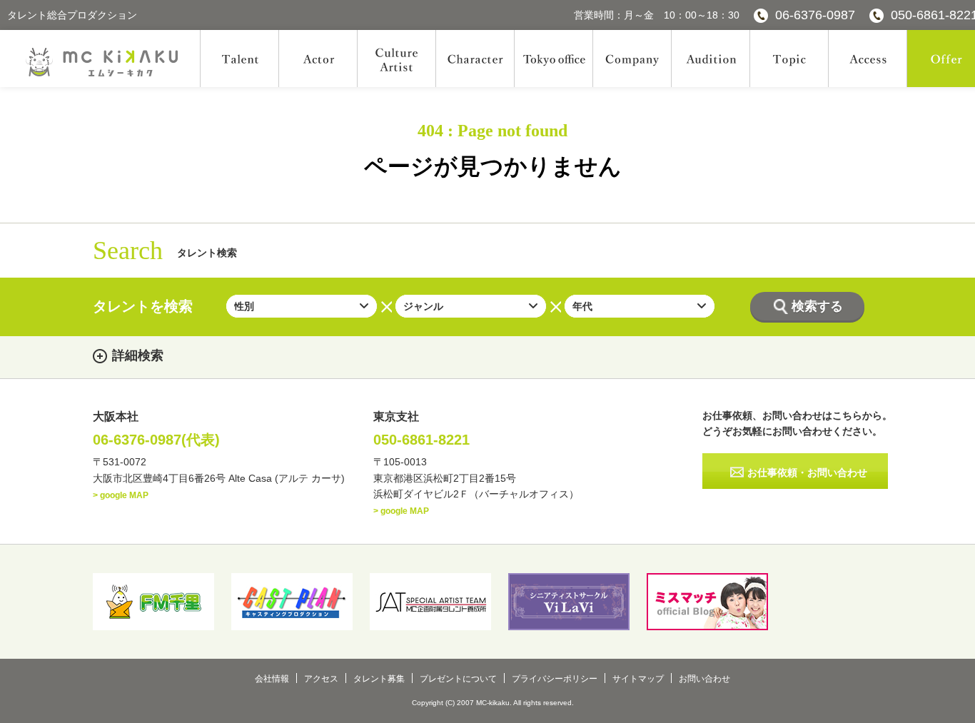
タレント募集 (379, 679)
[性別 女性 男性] (302, 306)
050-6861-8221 (421, 440)
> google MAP (120, 495)
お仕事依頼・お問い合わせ (807, 472)
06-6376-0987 (815, 15)
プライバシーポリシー (554, 679)
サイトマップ (638, 679)
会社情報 (272, 679)
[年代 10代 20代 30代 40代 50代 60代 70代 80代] (640, 306)
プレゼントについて (458, 679)
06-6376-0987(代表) (156, 440)
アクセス (321, 679)
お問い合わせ (704, 679)
